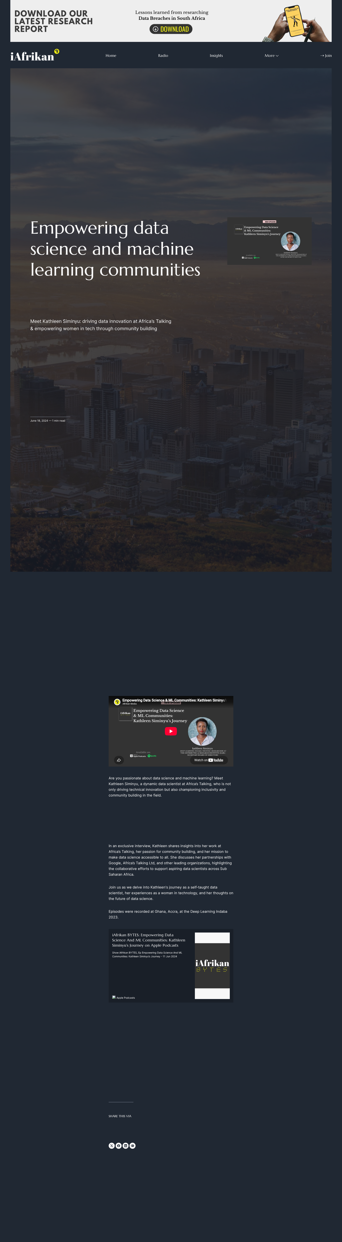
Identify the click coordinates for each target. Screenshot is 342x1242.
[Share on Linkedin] (126, 1146)
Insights (216, 55)
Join (328, 55)
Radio (163, 55)
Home (111, 55)
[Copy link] (132, 1146)
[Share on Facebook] (119, 1146)
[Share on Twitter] (112, 1146)
